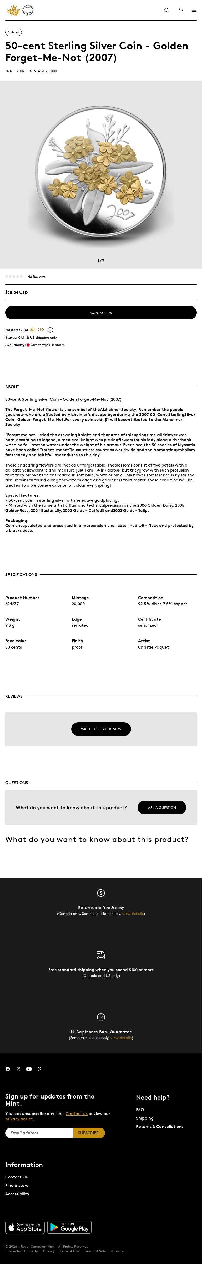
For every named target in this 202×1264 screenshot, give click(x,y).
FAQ (140, 1109)
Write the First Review (101, 729)
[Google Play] (69, 1227)
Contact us (77, 1113)
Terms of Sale (95, 1251)
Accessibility (17, 1193)
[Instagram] (18, 1069)
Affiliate (117, 1251)
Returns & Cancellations (159, 1126)
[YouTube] (29, 1069)
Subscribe (88, 1132)
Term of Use (69, 1251)
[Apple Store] (25, 1227)
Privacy (49, 1251)
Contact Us (101, 312)
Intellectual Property (21, 1251)
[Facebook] (8, 1069)
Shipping (145, 1118)
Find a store (16, 1185)
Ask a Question (162, 807)
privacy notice (19, 1118)
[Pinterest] (39, 1069)
